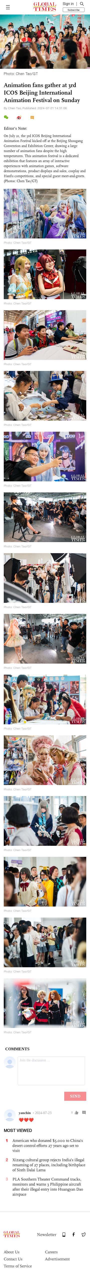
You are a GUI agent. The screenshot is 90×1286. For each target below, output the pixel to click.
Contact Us (13, 1259)
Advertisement (57, 1259)
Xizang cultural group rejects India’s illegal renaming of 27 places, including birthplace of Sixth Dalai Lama (48, 1165)
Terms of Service (18, 1266)
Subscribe (74, 9)
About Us (12, 1252)
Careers (51, 1252)
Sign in (68, 4)
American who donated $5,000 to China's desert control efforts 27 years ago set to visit (47, 1145)
